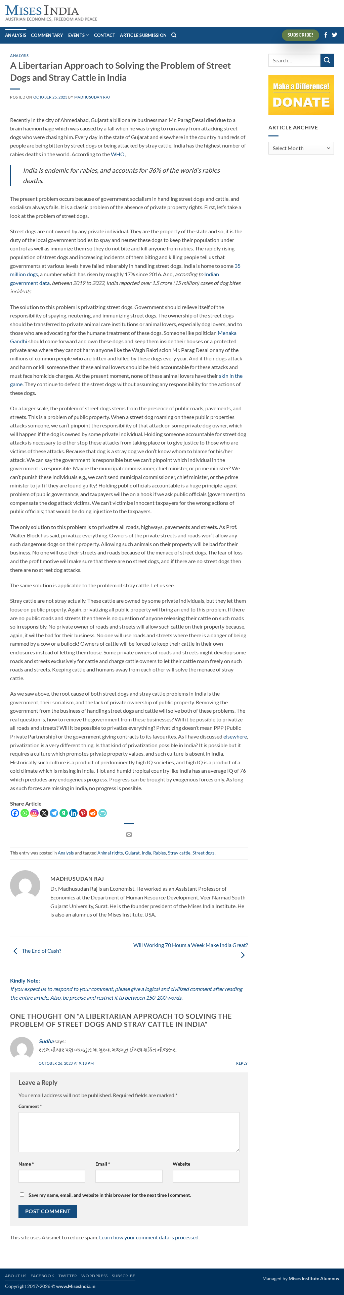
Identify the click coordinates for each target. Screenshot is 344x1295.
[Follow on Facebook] (326, 35)
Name (26, 1164)
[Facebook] (15, 813)
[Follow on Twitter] (334, 35)
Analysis (15, 35)
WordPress (94, 1275)
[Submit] (327, 60)
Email (102, 1164)
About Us (16, 1275)
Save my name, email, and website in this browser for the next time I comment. (110, 1195)
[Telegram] (54, 813)
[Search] (173, 35)
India (146, 853)
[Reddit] (93, 813)
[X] (44, 813)
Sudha (46, 1041)
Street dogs (203, 853)
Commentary (47, 35)
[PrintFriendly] (102, 813)
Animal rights (110, 853)
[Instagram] (34, 813)
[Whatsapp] (24, 813)
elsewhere (235, 736)
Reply (242, 1063)
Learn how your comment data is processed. (149, 1237)
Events (76, 35)
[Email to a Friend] (129, 835)
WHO (118, 154)
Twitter (67, 1275)
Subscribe (123, 1275)
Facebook (42, 1275)
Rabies (159, 853)
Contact (105, 35)
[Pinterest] (83, 813)
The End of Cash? (41, 950)
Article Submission (143, 35)
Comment (30, 1106)
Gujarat (132, 853)
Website (181, 1164)
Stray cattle (179, 853)
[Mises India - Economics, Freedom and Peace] (51, 13)
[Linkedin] (73, 813)
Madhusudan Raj (92, 97)
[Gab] (63, 813)
